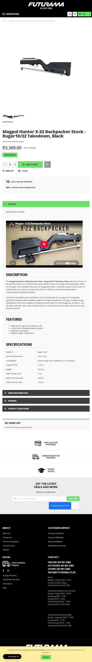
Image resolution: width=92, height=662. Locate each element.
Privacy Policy (64, 650)
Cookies (53, 650)
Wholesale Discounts (57, 546)
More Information (18, 393)
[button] (18, 116)
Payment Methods (56, 538)
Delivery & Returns (56, 533)
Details (12, 204)
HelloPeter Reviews (11, 580)
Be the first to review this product (13, 141)
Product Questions (18, 408)
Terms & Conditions (11, 542)
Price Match (9, 155)
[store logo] (46, 4)
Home (4, 21)
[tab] (46, 204)
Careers (6, 550)
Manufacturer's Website (15, 212)
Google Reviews (10, 576)
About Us (6, 533)
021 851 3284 (46, 8)
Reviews (12, 400)
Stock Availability (55, 542)
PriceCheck (7, 584)
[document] (46, 654)
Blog (5, 588)
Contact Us (7, 538)
